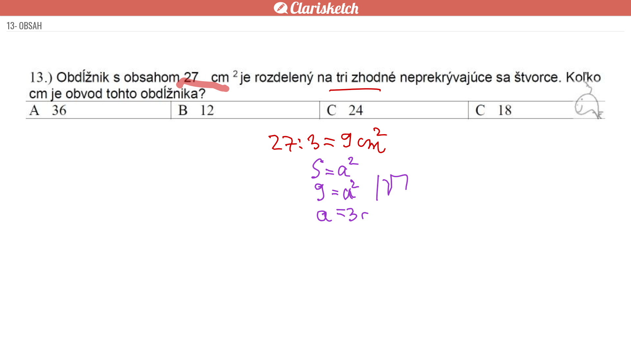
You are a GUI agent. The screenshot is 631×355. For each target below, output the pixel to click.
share (434, 339)
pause (197, 339)
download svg (424, 339)
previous (301, 339)
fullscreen (414, 339)
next (330, 339)
